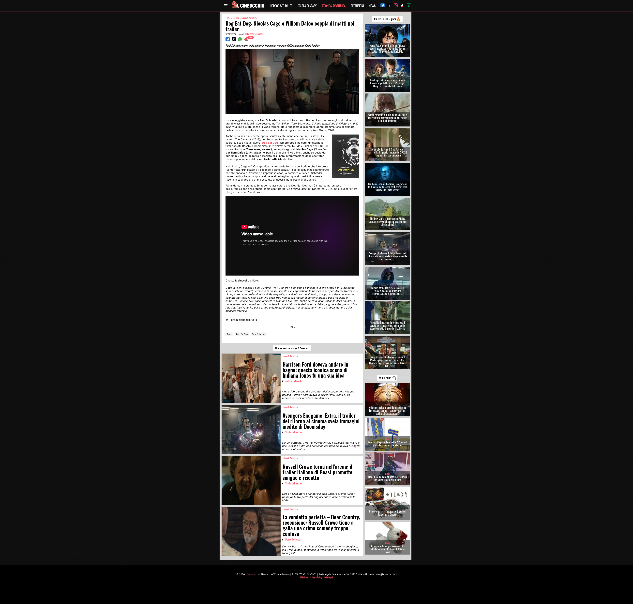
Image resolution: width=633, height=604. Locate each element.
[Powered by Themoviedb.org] (407, 5)
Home (228, 17)
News (372, 5)
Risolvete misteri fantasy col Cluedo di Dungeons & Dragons (387, 513)
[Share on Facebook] (228, 40)
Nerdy (387, 404)
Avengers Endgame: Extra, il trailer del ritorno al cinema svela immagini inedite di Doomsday (387, 256)
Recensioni (357, 5)
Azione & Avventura (334, 5)
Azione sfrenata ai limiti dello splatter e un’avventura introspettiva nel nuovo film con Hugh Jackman (387, 118)
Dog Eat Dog (242, 334)
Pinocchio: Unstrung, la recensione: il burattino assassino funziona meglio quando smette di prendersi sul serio (387, 325)
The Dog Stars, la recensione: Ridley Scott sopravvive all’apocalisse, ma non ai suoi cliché (387, 222)
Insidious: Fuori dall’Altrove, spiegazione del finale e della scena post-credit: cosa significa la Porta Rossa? (387, 187)
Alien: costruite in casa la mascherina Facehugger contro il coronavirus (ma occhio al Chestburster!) (387, 411)
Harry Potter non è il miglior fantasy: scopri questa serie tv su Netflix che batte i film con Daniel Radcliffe (387, 48)
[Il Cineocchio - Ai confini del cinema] (247, 6)
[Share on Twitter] (234, 40)
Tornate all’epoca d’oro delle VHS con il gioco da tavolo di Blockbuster (387, 443)
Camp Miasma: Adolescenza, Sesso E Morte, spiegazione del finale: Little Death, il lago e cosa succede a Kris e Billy (387, 361)
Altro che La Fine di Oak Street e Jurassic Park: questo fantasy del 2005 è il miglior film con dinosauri (387, 152)
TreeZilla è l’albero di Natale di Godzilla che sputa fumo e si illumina (387, 478)
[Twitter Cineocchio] (388, 5)
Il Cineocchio (250, 574)
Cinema (236, 17)
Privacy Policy (316, 577)
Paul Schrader (258, 334)
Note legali (328, 577)
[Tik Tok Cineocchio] (401, 5)
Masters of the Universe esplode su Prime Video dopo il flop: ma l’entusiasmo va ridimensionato (387, 291)
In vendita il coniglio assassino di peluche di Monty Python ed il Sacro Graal (387, 549)
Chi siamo (304, 577)
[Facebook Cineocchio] (381, 5)
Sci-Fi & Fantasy (307, 5)
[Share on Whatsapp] (240, 40)
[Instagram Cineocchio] (394, 5)
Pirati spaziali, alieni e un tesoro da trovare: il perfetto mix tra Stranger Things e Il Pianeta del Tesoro (387, 83)
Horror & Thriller (281, 5)
